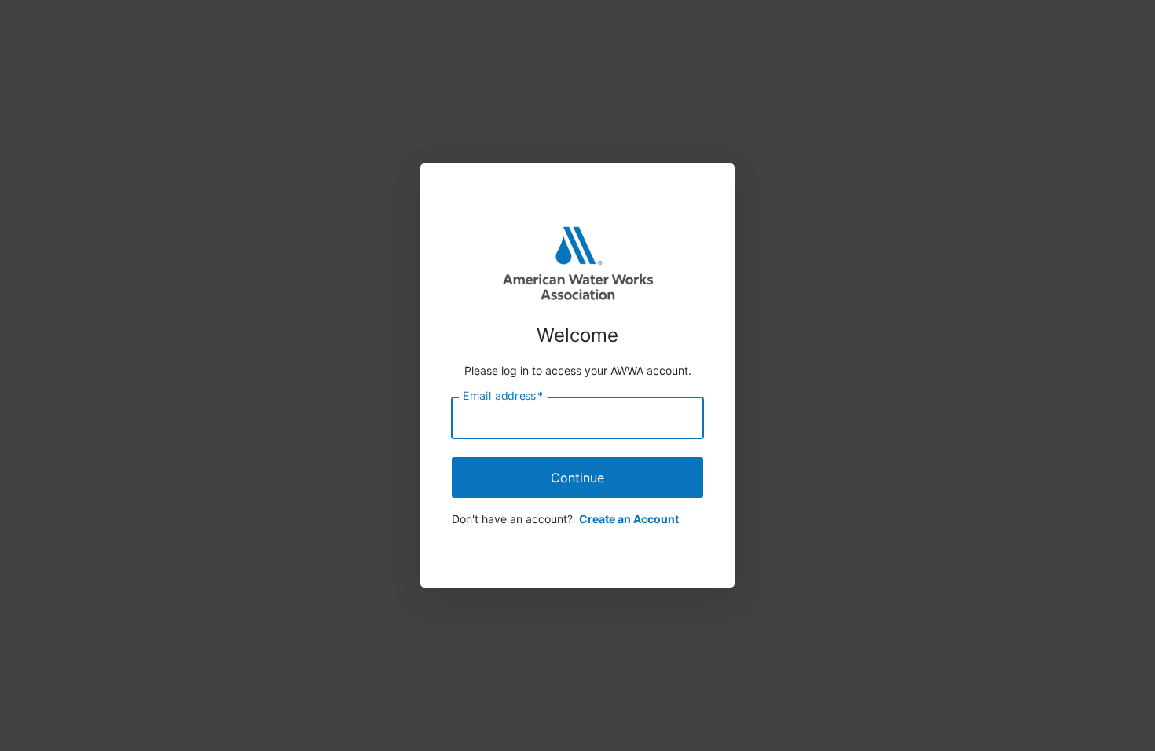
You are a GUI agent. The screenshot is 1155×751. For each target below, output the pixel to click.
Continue (577, 477)
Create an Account (629, 519)
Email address (503, 396)
